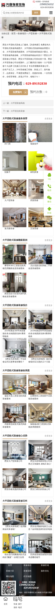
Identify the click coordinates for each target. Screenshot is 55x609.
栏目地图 (27, 576)
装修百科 (27, 571)
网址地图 (10, 576)
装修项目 (22, 33)
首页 (13, 33)
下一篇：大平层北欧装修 (14, 111)
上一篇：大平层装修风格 (14, 103)
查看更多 (48, 119)
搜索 (36, 12)
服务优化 (45, 571)
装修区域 (45, 565)
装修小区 (10, 571)
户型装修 (32, 33)
